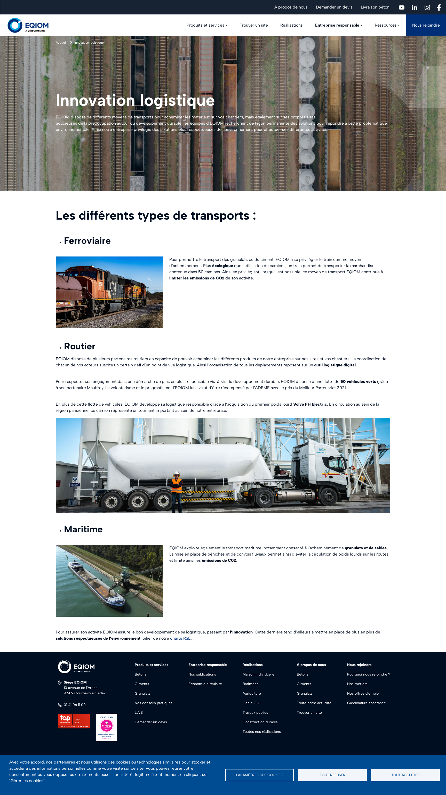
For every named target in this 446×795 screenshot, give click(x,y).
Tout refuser (332, 775)
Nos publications (202, 674)
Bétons (140, 674)
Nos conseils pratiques (153, 703)
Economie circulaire (205, 684)
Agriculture (252, 693)
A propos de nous (291, 7)
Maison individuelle (258, 674)
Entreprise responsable (337, 25)
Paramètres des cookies (259, 775)
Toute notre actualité (314, 703)
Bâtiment (250, 684)
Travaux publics (255, 712)
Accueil (61, 42)
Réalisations (291, 25)
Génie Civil (252, 703)
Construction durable (260, 722)
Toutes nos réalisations (262, 731)
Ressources (386, 25)
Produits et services (205, 25)
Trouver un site (254, 25)
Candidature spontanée (366, 703)
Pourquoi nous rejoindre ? (368, 674)
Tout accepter (405, 775)
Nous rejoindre (426, 25)
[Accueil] (31, 25)
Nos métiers (357, 684)
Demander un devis (334, 7)
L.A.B (139, 712)
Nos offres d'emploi (363, 693)
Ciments (142, 684)
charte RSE (180, 638)
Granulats (142, 693)
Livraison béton (375, 7)
